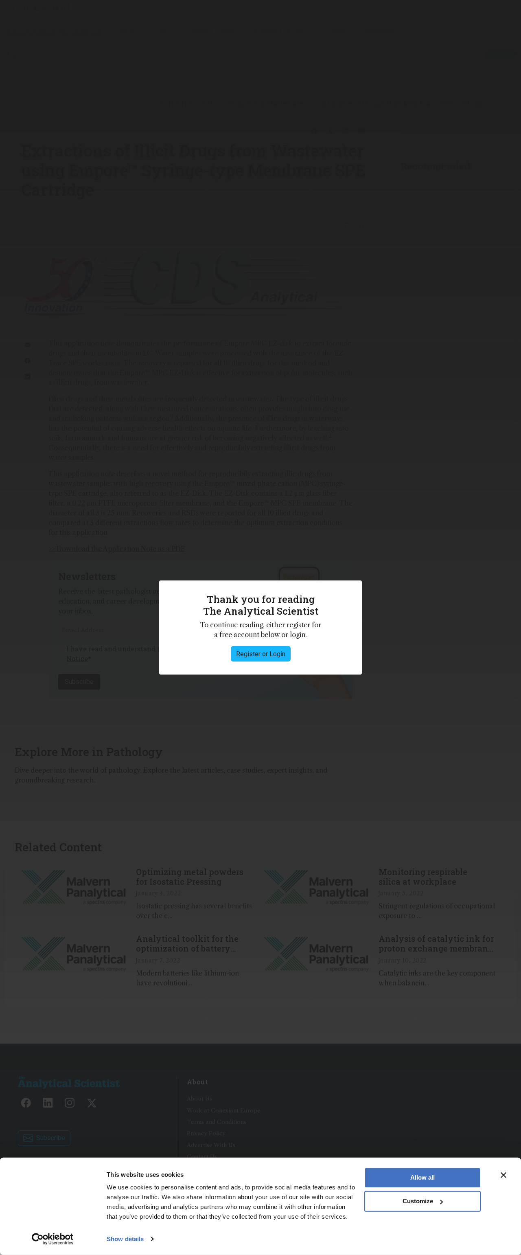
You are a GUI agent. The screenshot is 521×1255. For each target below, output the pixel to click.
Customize (418, 1201)
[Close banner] (503, 1175)
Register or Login (260, 654)
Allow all (422, 1177)
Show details (125, 1238)
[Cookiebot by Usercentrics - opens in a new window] (52, 1239)
